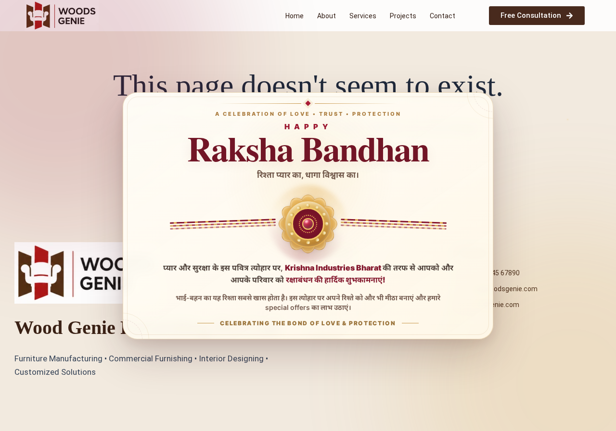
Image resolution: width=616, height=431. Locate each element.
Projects (403, 16)
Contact (442, 16)
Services (362, 16)
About (326, 16)
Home (294, 16)
